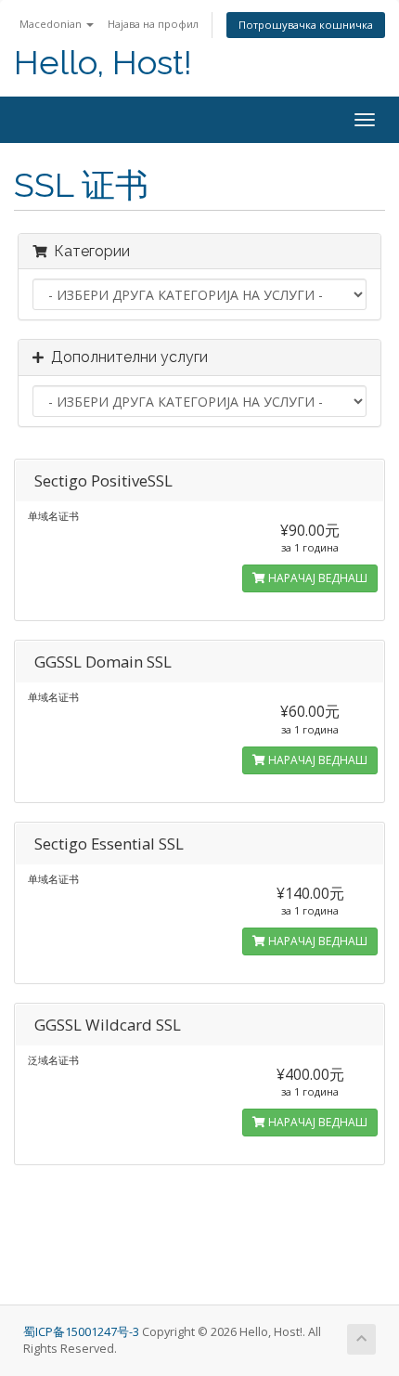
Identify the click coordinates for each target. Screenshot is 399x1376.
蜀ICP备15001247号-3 (82, 1332)
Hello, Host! (103, 63)
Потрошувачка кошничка (305, 25)
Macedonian (51, 24)
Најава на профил (153, 24)
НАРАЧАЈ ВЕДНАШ (316, 578)
